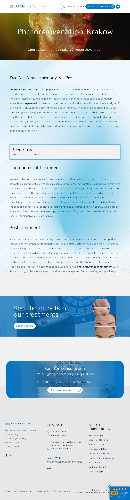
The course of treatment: (27, 154)
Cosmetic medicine (99, 453)
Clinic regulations (61, 491)
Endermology (96, 435)
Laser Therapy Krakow (55, 49)
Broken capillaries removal (102, 458)
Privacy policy (43, 491)
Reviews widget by (116, 497)
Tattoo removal (96, 444)
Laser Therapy (96, 471)
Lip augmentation (98, 449)
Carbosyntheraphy (98, 467)
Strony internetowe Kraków (99, 492)
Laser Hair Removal (98, 440)
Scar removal (95, 462)
